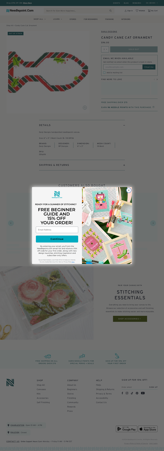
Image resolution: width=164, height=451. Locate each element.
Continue (57, 239)
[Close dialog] (128, 190)
